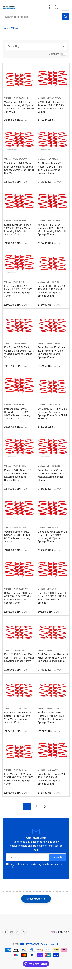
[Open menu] (65, 7)
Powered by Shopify (50, 944)
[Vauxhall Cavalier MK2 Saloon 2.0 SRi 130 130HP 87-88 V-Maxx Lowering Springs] (19, 509)
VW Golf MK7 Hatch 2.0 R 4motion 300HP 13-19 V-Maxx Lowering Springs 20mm (52, 107)
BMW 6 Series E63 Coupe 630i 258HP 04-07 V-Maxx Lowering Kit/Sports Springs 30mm (18, 598)
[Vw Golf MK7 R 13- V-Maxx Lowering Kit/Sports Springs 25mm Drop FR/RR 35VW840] (53, 386)
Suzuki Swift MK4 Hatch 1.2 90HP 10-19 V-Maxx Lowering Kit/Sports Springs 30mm (17, 229)
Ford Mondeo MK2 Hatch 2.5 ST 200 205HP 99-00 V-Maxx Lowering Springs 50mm (19, 779)
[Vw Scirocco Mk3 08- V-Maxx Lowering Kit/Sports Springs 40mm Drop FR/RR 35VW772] (19, 80)
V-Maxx (14, 28)
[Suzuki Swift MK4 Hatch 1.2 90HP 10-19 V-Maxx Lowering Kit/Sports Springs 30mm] (19, 202)
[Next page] (45, 806)
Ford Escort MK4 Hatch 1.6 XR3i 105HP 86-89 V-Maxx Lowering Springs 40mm (53, 657)
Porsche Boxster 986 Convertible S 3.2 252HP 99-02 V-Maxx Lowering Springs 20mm (17, 413)
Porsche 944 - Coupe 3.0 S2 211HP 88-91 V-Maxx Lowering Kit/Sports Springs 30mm (17, 475)
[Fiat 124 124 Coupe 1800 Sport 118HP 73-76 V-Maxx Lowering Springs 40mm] (19, 632)
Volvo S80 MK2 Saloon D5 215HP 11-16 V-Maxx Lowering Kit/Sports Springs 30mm (52, 536)
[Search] (65, 16)
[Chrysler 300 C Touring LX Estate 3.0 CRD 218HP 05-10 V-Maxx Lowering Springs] (53, 571)
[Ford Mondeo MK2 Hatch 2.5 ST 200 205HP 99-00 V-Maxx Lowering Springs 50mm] (19, 752)
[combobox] (36, 16)
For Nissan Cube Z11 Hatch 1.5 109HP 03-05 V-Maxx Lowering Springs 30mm (18, 291)
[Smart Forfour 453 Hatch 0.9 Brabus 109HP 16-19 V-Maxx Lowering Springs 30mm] (53, 448)
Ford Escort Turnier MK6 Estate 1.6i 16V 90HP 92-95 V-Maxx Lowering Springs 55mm (18, 717)
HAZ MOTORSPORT (29, 944)
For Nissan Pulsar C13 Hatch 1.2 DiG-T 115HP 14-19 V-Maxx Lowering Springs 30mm (52, 168)
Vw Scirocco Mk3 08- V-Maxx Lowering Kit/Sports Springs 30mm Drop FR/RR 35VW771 (19, 168)
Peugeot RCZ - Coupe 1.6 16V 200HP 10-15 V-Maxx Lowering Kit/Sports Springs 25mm (52, 291)
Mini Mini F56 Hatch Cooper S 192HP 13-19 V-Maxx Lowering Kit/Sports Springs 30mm (52, 229)
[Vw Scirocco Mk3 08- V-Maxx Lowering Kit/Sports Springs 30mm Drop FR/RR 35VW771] (19, 141)
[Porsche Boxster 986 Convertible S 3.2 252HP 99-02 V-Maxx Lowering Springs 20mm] (19, 386)
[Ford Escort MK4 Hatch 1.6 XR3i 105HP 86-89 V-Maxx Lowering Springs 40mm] (53, 632)
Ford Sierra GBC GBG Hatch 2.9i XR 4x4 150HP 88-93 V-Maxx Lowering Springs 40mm (51, 717)
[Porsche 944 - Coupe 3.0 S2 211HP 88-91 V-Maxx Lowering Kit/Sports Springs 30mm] (19, 448)
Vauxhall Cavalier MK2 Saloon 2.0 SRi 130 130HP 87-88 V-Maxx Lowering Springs (18, 536)
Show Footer (36, 898)
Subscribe (57, 857)
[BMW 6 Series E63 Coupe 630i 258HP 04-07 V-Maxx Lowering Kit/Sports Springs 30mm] (19, 571)
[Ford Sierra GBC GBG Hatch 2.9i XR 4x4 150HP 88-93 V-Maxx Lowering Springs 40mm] (53, 690)
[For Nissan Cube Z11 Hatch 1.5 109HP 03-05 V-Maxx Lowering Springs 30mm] (19, 264)
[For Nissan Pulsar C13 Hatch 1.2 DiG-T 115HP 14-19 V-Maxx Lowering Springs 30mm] (53, 141)
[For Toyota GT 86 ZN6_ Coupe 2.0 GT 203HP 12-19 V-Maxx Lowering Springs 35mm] (19, 325)
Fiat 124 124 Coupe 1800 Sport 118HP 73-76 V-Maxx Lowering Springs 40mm (19, 657)
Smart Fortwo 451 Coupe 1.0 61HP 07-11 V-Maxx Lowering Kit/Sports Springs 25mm (51, 352)
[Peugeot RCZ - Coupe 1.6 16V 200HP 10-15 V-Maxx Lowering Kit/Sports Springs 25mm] (53, 264)
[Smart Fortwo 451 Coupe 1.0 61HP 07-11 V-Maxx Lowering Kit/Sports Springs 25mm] (53, 325)
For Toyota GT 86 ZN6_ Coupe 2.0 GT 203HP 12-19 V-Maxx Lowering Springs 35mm (19, 352)
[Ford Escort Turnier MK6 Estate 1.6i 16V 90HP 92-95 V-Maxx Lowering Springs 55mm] (19, 690)
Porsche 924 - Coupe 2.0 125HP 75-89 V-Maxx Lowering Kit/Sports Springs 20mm (51, 779)
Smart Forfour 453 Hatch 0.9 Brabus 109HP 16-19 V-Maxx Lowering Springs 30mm (52, 475)
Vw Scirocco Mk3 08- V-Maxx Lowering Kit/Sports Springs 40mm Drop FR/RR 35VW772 (19, 107)
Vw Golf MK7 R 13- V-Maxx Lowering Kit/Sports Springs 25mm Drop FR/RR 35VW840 (52, 413)
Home (5, 28)
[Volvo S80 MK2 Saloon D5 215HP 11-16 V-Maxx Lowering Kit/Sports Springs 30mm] (53, 509)
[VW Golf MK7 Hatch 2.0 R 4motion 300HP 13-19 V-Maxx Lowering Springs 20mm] (53, 80)
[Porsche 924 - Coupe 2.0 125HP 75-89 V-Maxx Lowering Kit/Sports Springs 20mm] (53, 752)
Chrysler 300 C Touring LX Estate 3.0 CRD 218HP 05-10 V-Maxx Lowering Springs (52, 598)
